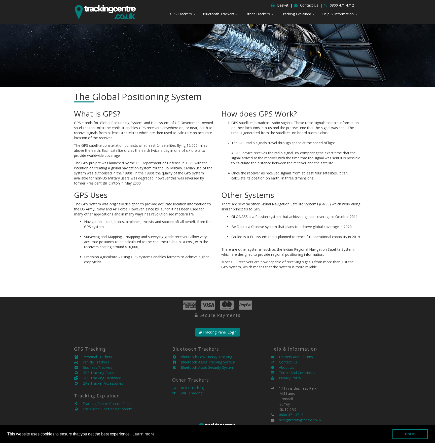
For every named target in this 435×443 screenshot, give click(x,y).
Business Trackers (95, 367)
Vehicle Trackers (94, 362)
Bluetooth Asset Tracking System (206, 362)
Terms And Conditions (295, 372)
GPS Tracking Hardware (100, 378)
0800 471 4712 (342, 5)
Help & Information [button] (338, 14)
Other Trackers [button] (258, 14)
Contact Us (309, 5)
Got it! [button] (410, 433)
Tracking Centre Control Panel (105, 403)
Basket (282, 5)
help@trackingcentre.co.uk (300, 420)
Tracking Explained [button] (296, 14)
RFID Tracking (190, 387)
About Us (284, 367)
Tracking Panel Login (219, 332)
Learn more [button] (143, 434)
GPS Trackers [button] (181, 14)
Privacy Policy (288, 378)
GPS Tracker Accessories (101, 383)
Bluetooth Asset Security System (205, 367)
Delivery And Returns (294, 356)
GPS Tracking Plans (96, 372)
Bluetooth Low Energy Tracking (204, 356)
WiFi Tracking (189, 393)
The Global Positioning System (105, 409)
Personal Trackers (95, 356)
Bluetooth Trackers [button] (219, 14)
